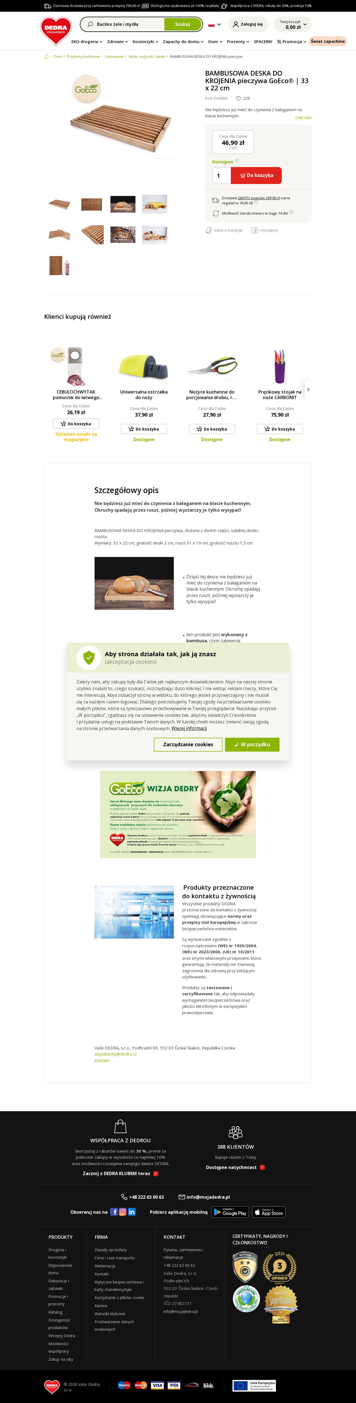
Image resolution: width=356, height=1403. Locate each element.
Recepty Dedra (61, 1335)
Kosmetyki (143, 41)
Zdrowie (115, 41)
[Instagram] (123, 1212)
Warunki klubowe (110, 1313)
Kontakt (102, 1060)
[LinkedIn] (132, 1212)
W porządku (254, 744)
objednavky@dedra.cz (116, 1054)
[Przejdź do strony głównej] (56, 31)
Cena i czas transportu (115, 1257)
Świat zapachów (328, 41)
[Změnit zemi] (211, 24)
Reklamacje (105, 1265)
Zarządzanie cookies (188, 744)
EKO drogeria (84, 41)
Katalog (55, 1312)
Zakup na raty (60, 1359)
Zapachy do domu (181, 41)
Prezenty (236, 41)
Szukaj (182, 24)
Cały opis (303, 117)
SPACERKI (263, 41)
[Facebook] (114, 1212)
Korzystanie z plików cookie (119, 1297)
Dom (213, 41)
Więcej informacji (189, 728)
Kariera (101, 1305)
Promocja (292, 41)
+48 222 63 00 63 (146, 1197)
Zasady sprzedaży (111, 1249)
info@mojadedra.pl (208, 1197)
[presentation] (47, 389)
